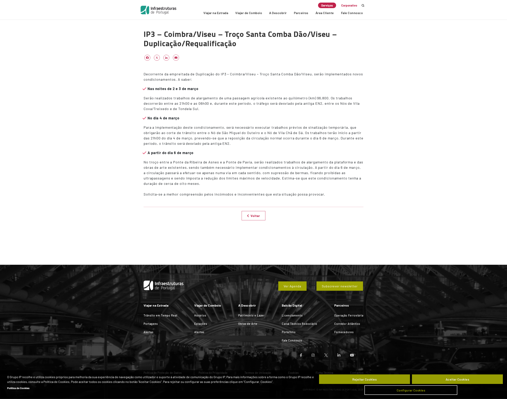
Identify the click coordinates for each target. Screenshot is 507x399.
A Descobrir (278, 13)
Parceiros (301, 13)
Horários (200, 315)
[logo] (158, 9)
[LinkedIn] (166, 57)
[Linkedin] (343, 354)
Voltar (255, 216)
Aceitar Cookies (457, 379)
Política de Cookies (18, 388)
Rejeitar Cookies (364, 379)
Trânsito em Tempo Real (160, 315)
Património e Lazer (251, 315)
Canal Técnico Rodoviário (299, 323)
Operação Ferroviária (348, 315)
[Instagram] (318, 354)
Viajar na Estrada (215, 13)
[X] (157, 57)
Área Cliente (324, 13)
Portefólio (289, 332)
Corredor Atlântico (347, 323)
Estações (200, 323)
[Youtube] (356, 354)
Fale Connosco (352, 13)
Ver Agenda (292, 286)
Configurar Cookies (411, 390)
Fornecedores (344, 332)
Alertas (148, 332)
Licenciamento (292, 315)
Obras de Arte (247, 323)
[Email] (176, 57)
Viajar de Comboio (248, 13)
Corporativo (349, 5)
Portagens (151, 323)
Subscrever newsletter (340, 286)
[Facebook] (147, 57)
